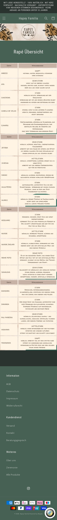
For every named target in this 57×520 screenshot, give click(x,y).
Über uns (11, 460)
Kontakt (10, 433)
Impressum (12, 398)
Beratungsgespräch (16, 440)
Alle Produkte (13, 475)
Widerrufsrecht (14, 406)
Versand (10, 426)
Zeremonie (11, 467)
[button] (3, 18)
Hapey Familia (24, 514)
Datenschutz (12, 391)
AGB (8, 384)
